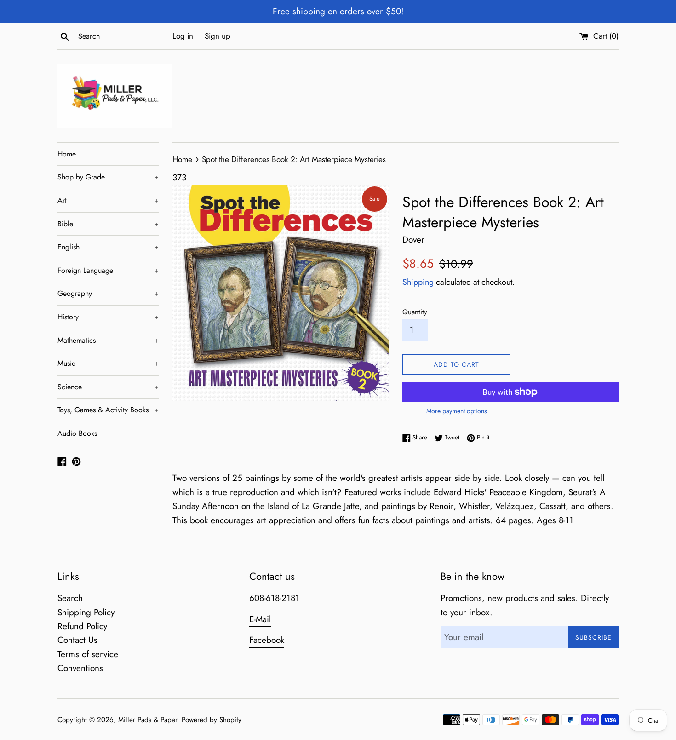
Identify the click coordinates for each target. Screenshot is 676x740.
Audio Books (77, 433)
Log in (182, 35)
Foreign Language (108, 270)
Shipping (418, 282)
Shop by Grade (108, 177)
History (108, 317)
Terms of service (87, 654)
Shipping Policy (86, 612)
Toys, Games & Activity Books (108, 410)
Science (108, 387)
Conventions (80, 668)
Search (70, 598)
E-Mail (260, 619)
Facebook (266, 640)
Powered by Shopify (211, 720)
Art (108, 200)
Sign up (217, 35)
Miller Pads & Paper (147, 720)
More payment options (456, 411)
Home (66, 154)
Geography (108, 293)
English (108, 247)
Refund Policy (82, 626)
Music (108, 363)
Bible (108, 224)
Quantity (414, 312)
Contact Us (77, 640)
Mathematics (108, 340)
